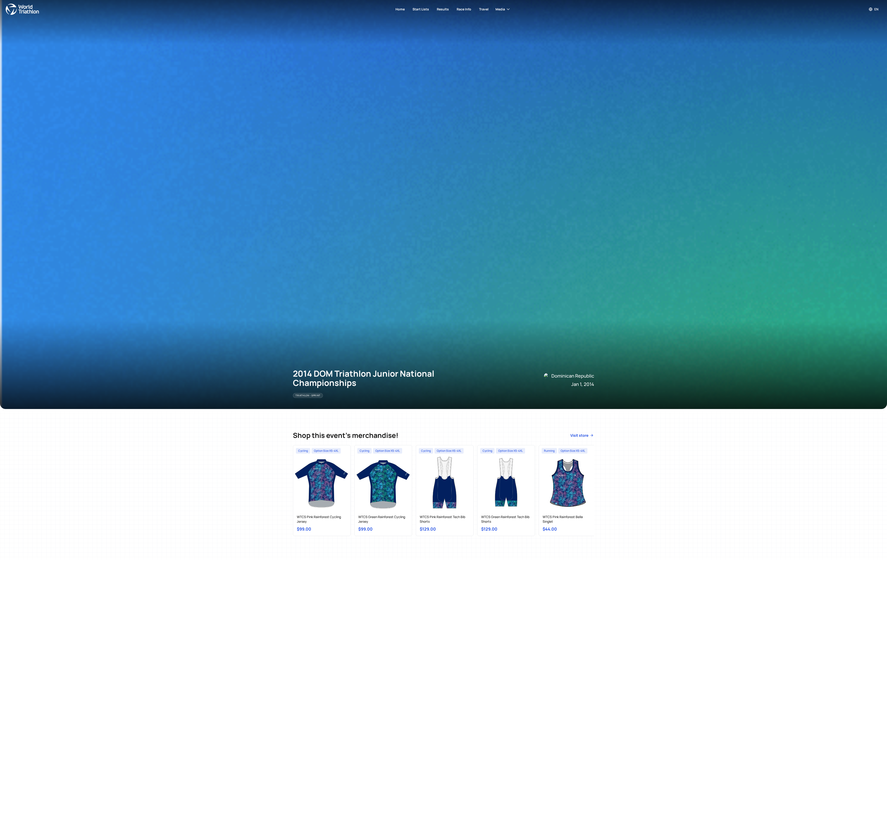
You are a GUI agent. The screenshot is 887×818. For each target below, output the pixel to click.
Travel (484, 9)
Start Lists (421, 9)
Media (500, 9)
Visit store (579, 435)
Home (400, 9)
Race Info (464, 9)
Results (443, 9)
